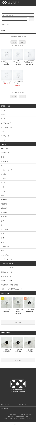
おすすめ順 (14, 36)
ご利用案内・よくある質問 (9, 285)
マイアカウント (5, 404)
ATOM (30, 418)
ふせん (8, 24)
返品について (11, 416)
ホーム (3, 24)
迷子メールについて (7, 268)
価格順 (20, 36)
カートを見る (22, 404)
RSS (27, 418)
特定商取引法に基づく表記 (22, 416)
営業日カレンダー (6, 280)
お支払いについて (6, 272)
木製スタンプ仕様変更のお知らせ (11, 289)
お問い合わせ (4, 408)
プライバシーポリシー (9, 418)
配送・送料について (7, 276)
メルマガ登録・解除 (20, 418)
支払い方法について (14, 414)
